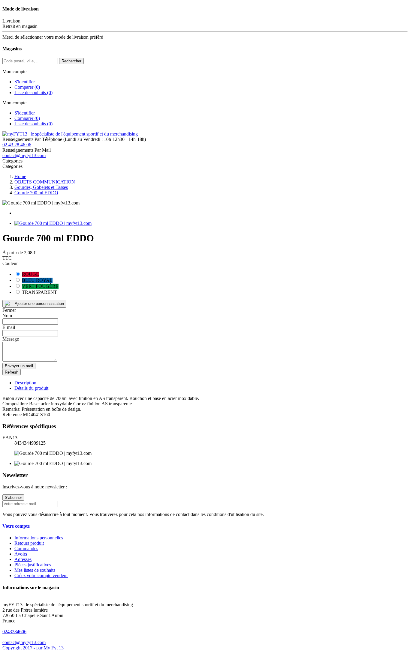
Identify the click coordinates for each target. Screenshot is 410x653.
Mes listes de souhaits (34, 570)
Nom (7, 315)
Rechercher (71, 61)
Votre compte (16, 526)
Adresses (23, 559)
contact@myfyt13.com (24, 155)
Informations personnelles (38, 537)
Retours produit (29, 543)
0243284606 (14, 631)
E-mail (8, 327)
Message (10, 338)
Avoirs (20, 553)
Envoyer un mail (19, 366)
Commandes (26, 548)
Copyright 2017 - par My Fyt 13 (33, 647)
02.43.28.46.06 (16, 144)
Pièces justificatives (32, 564)
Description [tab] (25, 382)
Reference (12, 414)
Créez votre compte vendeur (41, 575)
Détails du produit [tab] (31, 388)
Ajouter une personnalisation (39, 303)
